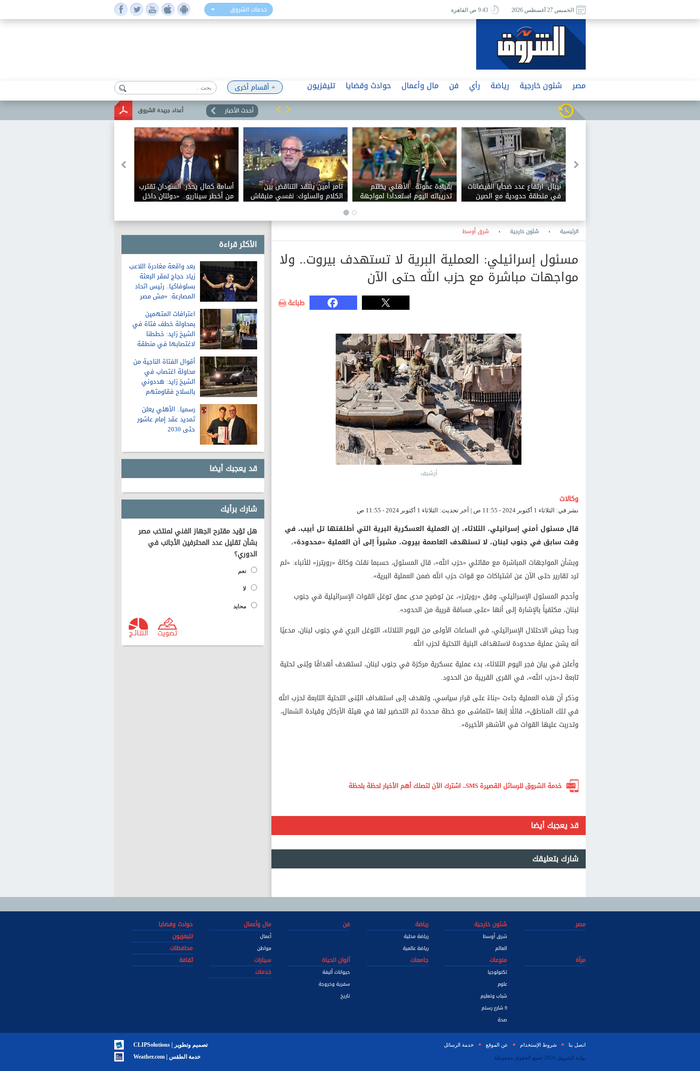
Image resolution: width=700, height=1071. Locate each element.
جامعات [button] (419, 960)
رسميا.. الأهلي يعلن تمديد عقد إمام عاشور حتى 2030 (166, 419)
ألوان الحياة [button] (336, 960)
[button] (278, 109)
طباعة (296, 303)
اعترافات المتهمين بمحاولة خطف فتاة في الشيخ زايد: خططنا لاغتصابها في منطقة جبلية (163, 334)
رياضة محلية (416, 936)
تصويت (167, 632)
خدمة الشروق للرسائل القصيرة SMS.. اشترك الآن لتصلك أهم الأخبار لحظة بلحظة (455, 786)
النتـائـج (138, 632)
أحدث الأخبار (239, 110)
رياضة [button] (499, 85)
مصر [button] (579, 85)
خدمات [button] (263, 972)
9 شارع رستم (494, 1007)
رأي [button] (474, 85)
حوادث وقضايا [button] (368, 85)
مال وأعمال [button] (420, 85)
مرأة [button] (581, 960)
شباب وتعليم (493, 995)
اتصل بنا (577, 1045)
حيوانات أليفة (336, 972)
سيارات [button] (262, 960)
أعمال (265, 936)
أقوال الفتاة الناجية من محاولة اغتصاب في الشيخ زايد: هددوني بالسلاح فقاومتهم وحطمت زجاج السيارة (164, 382)
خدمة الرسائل (459, 1045)
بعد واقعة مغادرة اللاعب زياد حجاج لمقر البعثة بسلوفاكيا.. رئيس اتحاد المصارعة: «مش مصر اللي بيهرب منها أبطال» (162, 286)
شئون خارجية (524, 231)
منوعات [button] (498, 960)
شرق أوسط (475, 231)
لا (244, 588)
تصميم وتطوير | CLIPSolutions (170, 1044)
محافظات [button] (181, 948)
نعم (242, 571)
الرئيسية (569, 231)
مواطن (264, 948)
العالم (501, 948)
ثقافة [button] (186, 960)
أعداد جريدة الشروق (160, 110)
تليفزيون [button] (321, 85)
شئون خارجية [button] (541, 85)
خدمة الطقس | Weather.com (166, 1056)
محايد (239, 606)
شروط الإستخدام (538, 1045)
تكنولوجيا (497, 972)
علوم (502, 984)
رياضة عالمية (416, 948)
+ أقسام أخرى (255, 87)
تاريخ (345, 995)
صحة (502, 1019)
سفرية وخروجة (334, 984)
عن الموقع (497, 1045)
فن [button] (454, 85)
